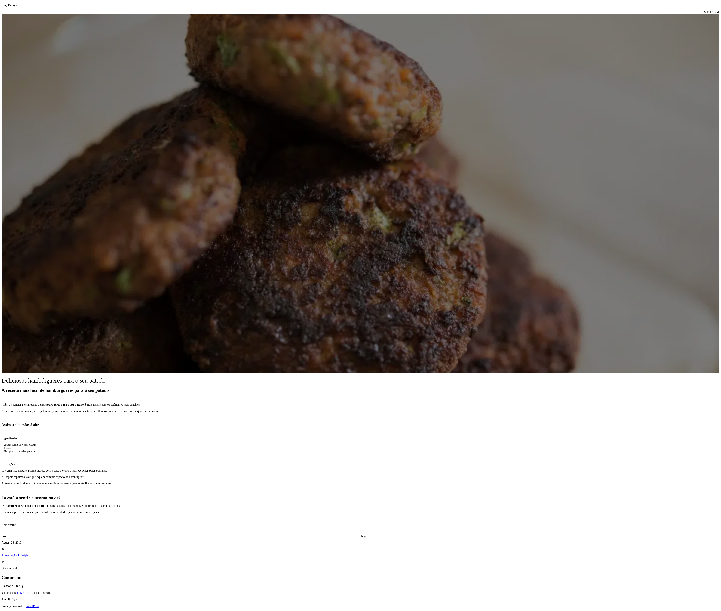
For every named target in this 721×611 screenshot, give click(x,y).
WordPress (32, 606)
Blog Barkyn (9, 5)
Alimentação (9, 555)
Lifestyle (23, 555)
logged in (22, 592)
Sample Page (711, 11)
